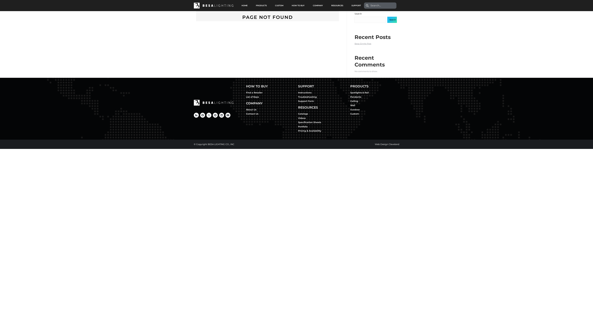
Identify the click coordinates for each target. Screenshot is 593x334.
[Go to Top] (588, 329)
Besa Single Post (363, 43)
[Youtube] (227, 115)
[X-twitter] (208, 115)
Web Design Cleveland (387, 144)
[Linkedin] (221, 115)
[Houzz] (196, 115)
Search (358, 13)
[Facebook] (202, 115)
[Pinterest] (215, 115)
